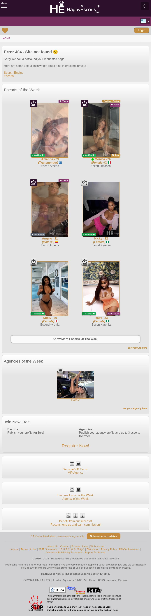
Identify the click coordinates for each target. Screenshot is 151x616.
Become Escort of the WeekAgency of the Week (75, 497)
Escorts (9, 76)
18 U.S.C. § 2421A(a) (71, 549)
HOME (6, 38)
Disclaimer (93, 549)
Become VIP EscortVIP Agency (75, 471)
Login (141, 30)
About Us (52, 546)
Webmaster (97, 546)
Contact (64, 546)
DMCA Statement (129, 549)
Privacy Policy (109, 549)
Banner (75, 546)
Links (85, 546)
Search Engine (13, 72)
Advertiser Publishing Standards (64, 552)
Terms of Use (28, 549)
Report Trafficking (95, 552)
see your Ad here (137, 347)
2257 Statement (47, 549)
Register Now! (75, 445)
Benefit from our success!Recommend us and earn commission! (75, 523)
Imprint (14, 549)
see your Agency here (134, 408)
